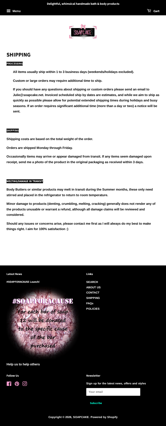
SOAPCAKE (81, 417)
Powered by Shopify (104, 417)
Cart (156, 11)
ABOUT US (93, 287)
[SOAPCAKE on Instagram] (24, 384)
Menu (16, 11)
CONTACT (92, 292)
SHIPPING (93, 298)
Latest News (14, 274)
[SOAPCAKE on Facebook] (8, 384)
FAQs (89, 303)
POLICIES (93, 308)
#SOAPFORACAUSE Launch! (23, 282)
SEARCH (92, 282)
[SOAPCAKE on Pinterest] (16, 384)
